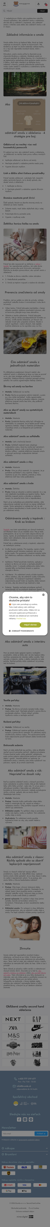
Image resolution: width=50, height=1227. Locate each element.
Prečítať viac (21, 618)
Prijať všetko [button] (30, 625)
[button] (21, 631)
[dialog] (25, 613)
